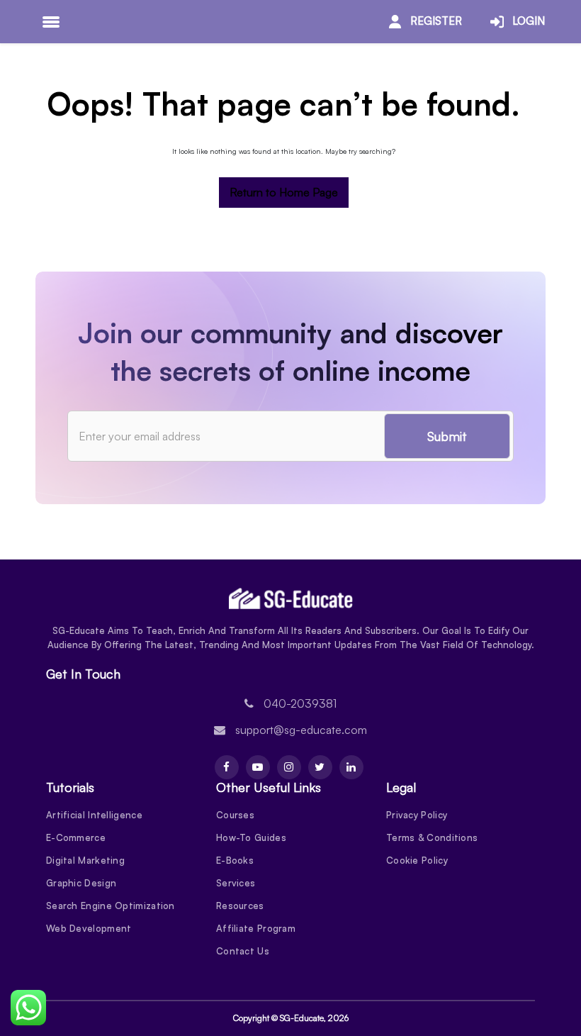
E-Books (235, 860)
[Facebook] (227, 767)
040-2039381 (300, 703)
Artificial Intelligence (94, 814)
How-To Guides (251, 837)
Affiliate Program (255, 928)
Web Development (89, 928)
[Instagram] (289, 767)
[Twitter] (320, 767)
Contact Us (242, 951)
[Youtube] (258, 767)
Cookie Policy (417, 860)
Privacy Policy (416, 814)
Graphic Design (81, 883)
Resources (240, 905)
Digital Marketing (85, 860)
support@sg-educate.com (301, 730)
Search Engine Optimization (110, 905)
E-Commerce (76, 837)
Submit (447, 436)
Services (235, 883)
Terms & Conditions (432, 837)
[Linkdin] (351, 767)
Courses (235, 814)
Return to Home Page (284, 192)
